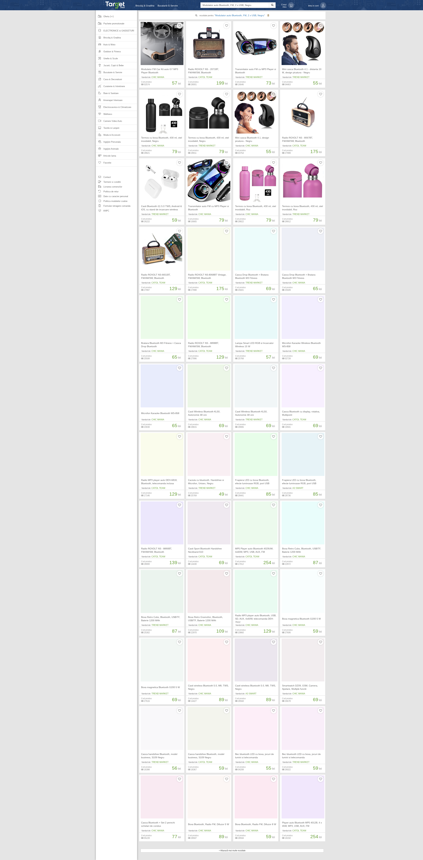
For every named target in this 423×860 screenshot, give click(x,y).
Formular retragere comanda (116, 206)
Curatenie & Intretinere (114, 86)
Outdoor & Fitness (112, 51)
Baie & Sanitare (110, 93)
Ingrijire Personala (112, 142)
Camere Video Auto (112, 121)
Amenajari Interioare (112, 100)
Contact (107, 177)
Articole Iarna (109, 156)
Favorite (107, 163)
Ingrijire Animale (111, 149)
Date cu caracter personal (115, 196)
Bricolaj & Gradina (144, 5)
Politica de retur (110, 191)
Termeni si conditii (112, 182)
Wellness (107, 114)
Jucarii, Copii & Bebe (113, 65)
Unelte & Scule (110, 58)
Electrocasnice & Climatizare (117, 107)
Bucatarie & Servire (168, 5)
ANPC (106, 210)
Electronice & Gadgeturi (118, 30)
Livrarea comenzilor (112, 187)
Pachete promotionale (113, 23)
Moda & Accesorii (111, 135)
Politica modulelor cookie (115, 201)
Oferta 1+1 (108, 16)
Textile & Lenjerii (111, 128)
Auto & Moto (109, 44)
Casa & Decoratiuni (112, 79)
